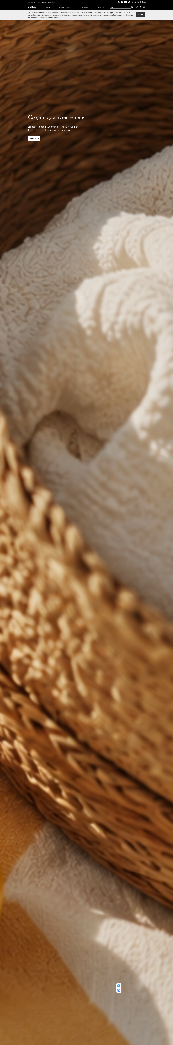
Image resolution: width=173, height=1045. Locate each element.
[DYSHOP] (35, 7)
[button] (48, 7)
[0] (144, 7)
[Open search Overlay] (122, 7)
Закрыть (141, 14)
